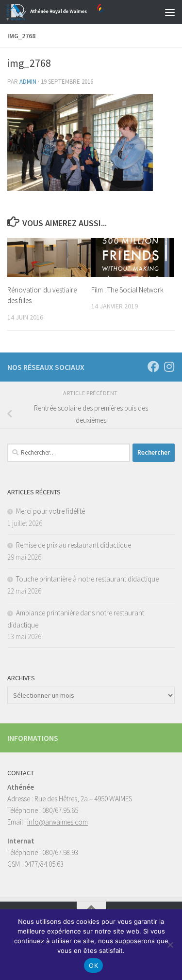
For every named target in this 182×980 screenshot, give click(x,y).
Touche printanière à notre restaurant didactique (87, 578)
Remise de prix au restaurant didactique (73, 545)
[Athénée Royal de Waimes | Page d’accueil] (71, 12)
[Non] (170, 944)
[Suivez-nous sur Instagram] (169, 366)
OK (93, 965)
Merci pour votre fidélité (50, 511)
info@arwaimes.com (57, 822)
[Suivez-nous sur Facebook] (153, 366)
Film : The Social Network (127, 289)
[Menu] (170, 12)
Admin (27, 81)
